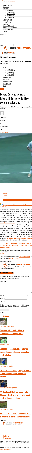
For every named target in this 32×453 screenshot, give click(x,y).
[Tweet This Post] (17, 187)
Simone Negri (4, 132)
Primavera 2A (11, 12)
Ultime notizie (7, 5)
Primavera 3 (10, 15)
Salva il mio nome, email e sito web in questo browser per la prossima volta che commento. (14, 306)
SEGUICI (2, 253)
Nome (2, 295)
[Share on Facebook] (17, 186)
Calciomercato (7, 19)
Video (5, 31)
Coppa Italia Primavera (10, 27)
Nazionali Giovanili (8, 26)
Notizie (5, 8)
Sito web (2, 302)
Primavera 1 (10, 10)
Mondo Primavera (24, 257)
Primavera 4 (10, 17)
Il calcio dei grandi (8, 29)
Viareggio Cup (7, 21)
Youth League (7, 22)
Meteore (6, 24)
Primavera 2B (11, 14)
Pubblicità (6, 436)
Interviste (6, 7)
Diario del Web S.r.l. (5, 449)
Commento (3, 281)
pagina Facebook (14, 258)
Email (2, 298)
